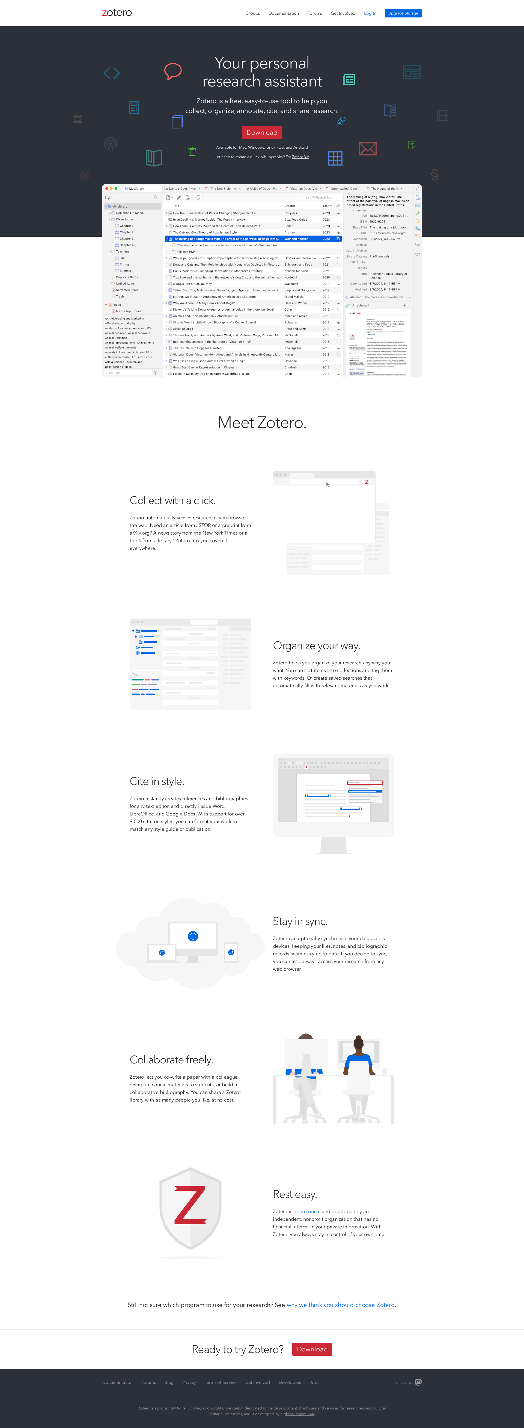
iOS (280, 147)
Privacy (189, 1382)
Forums (315, 13)
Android (300, 147)
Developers (290, 1382)
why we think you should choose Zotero (341, 1305)
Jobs (314, 1382)
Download (262, 132)
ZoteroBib (300, 157)
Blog (169, 1382)
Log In (370, 13)
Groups (252, 13)
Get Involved (343, 13)
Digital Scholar (187, 1408)
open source (306, 1211)
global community (299, 1414)
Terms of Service (220, 1382)
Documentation (284, 13)
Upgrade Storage (403, 13)
